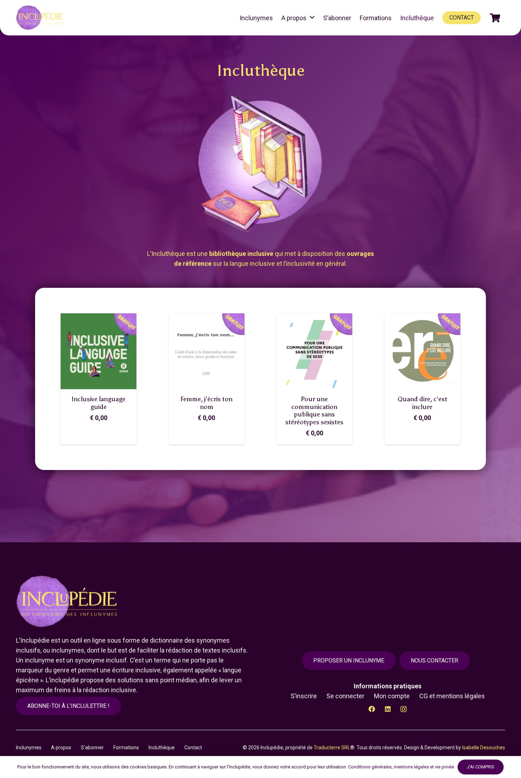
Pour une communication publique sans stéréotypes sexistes (314, 410)
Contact (193, 747)
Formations (126, 747)
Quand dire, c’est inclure (422, 403)
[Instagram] (403, 709)
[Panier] (495, 17)
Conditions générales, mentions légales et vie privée (401, 766)
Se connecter (345, 696)
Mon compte (392, 696)
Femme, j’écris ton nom (206, 403)
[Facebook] (372, 709)
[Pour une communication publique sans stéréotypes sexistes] (314, 351)
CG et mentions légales (452, 696)
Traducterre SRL (332, 747)
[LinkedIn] (388, 709)
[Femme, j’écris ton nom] (207, 351)
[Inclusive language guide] (98, 351)
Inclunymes (28, 747)
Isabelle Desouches (483, 747)
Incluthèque (162, 747)
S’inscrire (304, 696)
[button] (312, 18)
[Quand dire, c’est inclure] (422, 351)
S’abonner (92, 747)
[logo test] (41, 18)
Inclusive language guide (98, 403)
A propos (61, 747)
